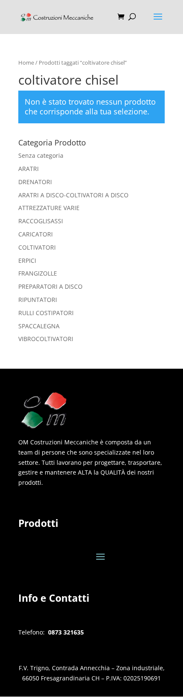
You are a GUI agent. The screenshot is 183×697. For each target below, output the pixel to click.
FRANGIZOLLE (37, 273)
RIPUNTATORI (37, 300)
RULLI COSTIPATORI (46, 313)
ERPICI (27, 260)
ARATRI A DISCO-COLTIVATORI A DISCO (73, 195)
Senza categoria (40, 155)
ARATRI (28, 169)
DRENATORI (35, 182)
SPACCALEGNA (39, 326)
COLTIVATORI (37, 247)
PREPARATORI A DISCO (50, 286)
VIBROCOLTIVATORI (45, 339)
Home (26, 62)
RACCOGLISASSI (40, 221)
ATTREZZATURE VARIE (49, 208)
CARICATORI (35, 234)
